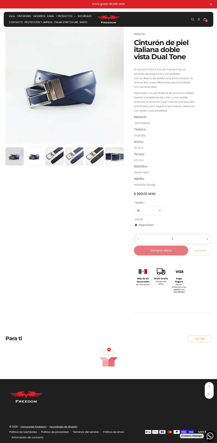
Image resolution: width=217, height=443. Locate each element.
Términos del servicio (86, 432)
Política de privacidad (54, 432)
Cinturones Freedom (33, 426)
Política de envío (113, 432)
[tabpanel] (15, 157)
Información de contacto (28, 437)
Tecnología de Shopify (63, 426)
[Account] (199, 19)
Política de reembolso (23, 432)
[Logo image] (108, 19)
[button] (193, 19)
